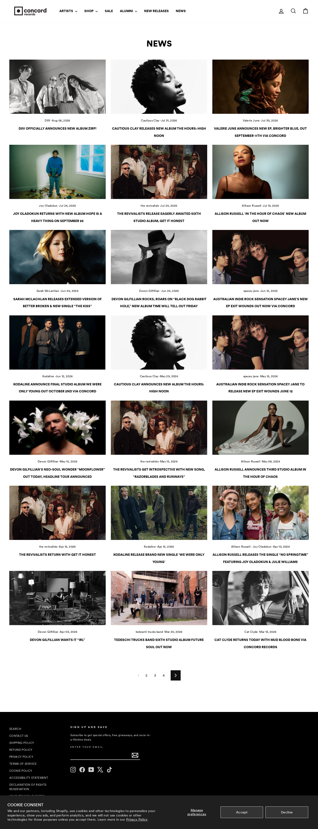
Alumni (127, 11)
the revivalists (150, 205)
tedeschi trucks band (149, 632)
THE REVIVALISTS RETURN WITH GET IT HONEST (57, 554)
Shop (89, 11)
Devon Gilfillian (149, 291)
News (181, 11)
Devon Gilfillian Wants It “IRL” (57, 640)
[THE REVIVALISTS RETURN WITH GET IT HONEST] (57, 513)
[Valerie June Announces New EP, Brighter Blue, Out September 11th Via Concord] (260, 87)
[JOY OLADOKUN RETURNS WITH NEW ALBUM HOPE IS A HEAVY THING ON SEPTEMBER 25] (57, 172)
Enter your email (86, 747)
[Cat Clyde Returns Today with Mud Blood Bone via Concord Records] (260, 598)
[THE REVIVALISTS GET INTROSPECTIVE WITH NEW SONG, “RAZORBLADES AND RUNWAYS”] (159, 428)
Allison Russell (251, 205)
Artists (66, 11)
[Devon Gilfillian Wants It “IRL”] (57, 598)
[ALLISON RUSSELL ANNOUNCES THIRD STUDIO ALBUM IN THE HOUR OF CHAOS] (260, 428)
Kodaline (48, 376)
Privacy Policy (137, 819)
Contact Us (18, 736)
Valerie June (251, 120)
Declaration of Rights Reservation (27, 787)
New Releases (156, 11)
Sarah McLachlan (48, 291)
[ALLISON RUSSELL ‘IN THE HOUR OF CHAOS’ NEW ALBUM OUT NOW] (260, 172)
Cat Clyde (251, 632)
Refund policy (21, 749)
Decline (287, 812)
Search (15, 729)
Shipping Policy (21, 743)
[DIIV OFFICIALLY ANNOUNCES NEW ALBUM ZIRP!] (57, 87)
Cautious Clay (150, 120)
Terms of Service (23, 763)
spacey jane (251, 291)
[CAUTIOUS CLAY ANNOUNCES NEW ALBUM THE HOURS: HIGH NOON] (159, 342)
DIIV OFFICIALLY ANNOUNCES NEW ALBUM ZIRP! (57, 128)
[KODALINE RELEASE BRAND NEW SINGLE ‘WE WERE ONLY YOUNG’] (159, 513)
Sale (109, 11)
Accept (241, 812)
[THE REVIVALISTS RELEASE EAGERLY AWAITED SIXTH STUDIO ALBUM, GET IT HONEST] (159, 172)
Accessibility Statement (28, 777)
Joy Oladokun (48, 205)
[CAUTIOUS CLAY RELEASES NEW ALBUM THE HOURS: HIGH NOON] (159, 87)
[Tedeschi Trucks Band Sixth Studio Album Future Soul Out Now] (159, 598)
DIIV (47, 120)
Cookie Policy (20, 770)
